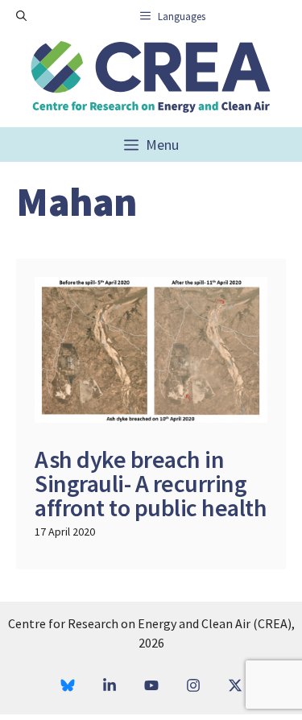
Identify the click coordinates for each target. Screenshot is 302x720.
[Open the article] (151, 414)
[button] (21, 16)
